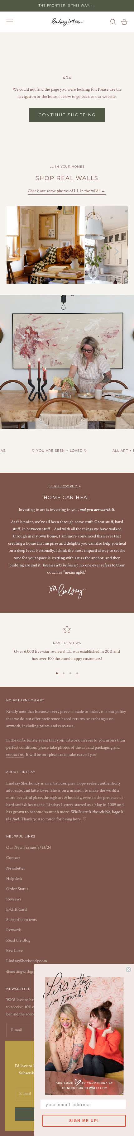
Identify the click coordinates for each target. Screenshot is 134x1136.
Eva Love (14, 950)
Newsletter (15, 868)
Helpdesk (14, 878)
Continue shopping (67, 114)
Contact (13, 858)
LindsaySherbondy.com (26, 961)
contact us (15, 754)
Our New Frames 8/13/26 (28, 847)
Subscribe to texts (21, 920)
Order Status (17, 889)
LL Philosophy (64, 486)
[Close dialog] (128, 970)
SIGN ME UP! (84, 1121)
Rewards (14, 930)
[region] (67, 644)
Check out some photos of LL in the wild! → (67, 191)
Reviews (13, 899)
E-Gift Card (16, 909)
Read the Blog (18, 940)
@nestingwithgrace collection (31, 971)
